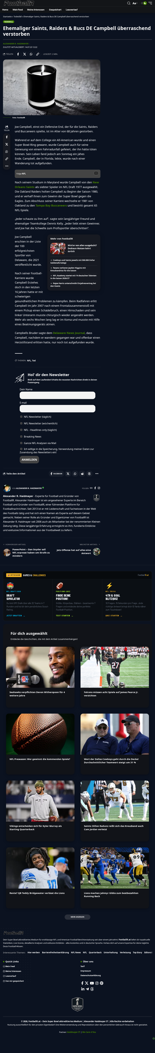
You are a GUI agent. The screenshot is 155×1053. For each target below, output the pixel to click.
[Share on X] (24, 54)
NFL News (76, 952)
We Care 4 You (89, 1032)
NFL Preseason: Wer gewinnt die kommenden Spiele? (40, 759)
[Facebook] (95, 488)
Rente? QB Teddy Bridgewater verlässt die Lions (37, 893)
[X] (86, 983)
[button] (129, 3)
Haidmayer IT (73, 1032)
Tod (34, 360)
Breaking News (32, 436)
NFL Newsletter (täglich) (37, 416)
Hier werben (34, 952)
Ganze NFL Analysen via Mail (39, 443)
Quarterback (95, 952)
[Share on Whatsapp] (31, 54)
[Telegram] (87, 989)
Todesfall (17, 16)
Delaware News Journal (69, 333)
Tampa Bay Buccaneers (51, 205)
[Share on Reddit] (82, 474)
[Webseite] (91, 488)
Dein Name (26, 389)
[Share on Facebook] (18, 54)
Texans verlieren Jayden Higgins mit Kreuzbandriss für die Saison (68, 269)
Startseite (7, 16)
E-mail (23, 402)
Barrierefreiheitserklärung (55, 952)
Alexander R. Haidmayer (15, 43)
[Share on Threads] (89, 474)
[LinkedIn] (83, 989)
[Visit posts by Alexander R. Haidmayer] (7, 488)
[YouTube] (92, 983)
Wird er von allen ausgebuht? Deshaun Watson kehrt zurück (82, 248)
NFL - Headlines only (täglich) (40, 430)
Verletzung (125, 952)
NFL (29, 360)
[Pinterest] (101, 983)
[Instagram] (98, 488)
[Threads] (92, 989)
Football (143, 575)
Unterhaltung (111, 952)
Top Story (137, 952)
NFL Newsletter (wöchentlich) (40, 423)
